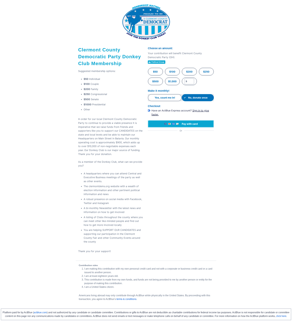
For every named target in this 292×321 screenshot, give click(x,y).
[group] (181, 76)
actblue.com (40, 312)
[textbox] (190, 81)
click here (281, 316)
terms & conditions (126, 299)
